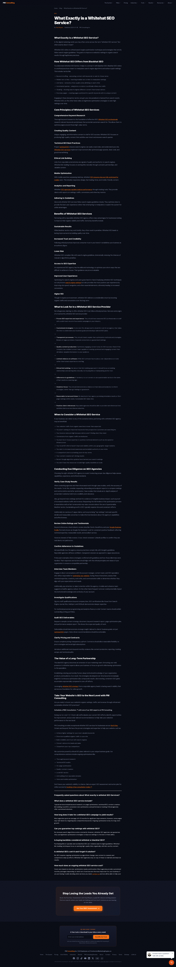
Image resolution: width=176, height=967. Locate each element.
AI (101, 958)
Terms (120, 954)
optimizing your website (81, 576)
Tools (142, 3)
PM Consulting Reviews (90, 954)
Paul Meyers (59, 27)
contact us (96, 874)
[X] (93, 958)
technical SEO (64, 147)
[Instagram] (78, 958)
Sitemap (126, 954)
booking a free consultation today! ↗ (79, 787)
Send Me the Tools (101, 937)
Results (151, 3)
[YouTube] (85, 958)
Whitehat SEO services (62, 150)
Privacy (114, 954)
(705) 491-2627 (104, 961)
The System (108, 3)
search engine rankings (73, 283)
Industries (134, 3)
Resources (160, 3)
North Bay (114, 725)
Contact (107, 954)
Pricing (126, 3)
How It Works (64, 954)
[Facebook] (74, 958)
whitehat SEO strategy (70, 686)
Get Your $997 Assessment (87, 908)
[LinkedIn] (89, 958)
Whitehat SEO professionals (108, 119)
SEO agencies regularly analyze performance (76, 190)
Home (56, 8)
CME (97, 958)
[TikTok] (81, 958)
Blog (60, 8)
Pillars (118, 3)
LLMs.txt (133, 954)
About (170, 3)
